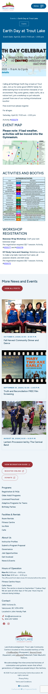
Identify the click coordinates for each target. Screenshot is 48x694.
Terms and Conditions (24, 682)
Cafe (4, 530)
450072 (7, 263)
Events (24, 24)
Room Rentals (8, 518)
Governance (7, 549)
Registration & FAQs (10, 492)
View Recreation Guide (16, 465)
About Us (6, 537)
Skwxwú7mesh (36, 652)
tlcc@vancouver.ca (13, 616)
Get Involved (7, 557)
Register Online (13, 471)
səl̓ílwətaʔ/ (20, 655)
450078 (19, 247)
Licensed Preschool (10, 499)
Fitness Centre (8, 522)
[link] (24, 323)
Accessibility (24, 686)
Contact (6, 600)
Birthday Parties (9, 507)
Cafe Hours (7, 585)
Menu (36, 6)
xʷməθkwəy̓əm (12, 652)
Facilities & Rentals (11, 514)
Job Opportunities (10, 553)
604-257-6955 (11, 619)
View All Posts (12, 288)
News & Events (8, 561)
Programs (6, 487)
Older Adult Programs (11, 495)
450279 (14, 120)
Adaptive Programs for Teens (14, 503)
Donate (8, 478)
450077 (7, 247)
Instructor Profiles (10, 542)
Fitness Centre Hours (11, 582)
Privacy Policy (23, 678)
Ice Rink (5, 526)
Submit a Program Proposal (13, 545)
